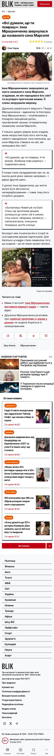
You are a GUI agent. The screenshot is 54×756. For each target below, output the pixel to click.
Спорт (8, 633)
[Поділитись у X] (21, 335)
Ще (46, 753)
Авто (7, 572)
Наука (8, 649)
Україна (9, 594)
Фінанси (9, 566)
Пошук (33, 753)
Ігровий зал (8, 687)
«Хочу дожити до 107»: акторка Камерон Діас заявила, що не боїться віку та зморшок (17, 527)
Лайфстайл (11, 627)
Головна (7, 754)
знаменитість (11, 406)
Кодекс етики (9, 708)
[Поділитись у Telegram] (33, 335)
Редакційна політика (12, 704)
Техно (8, 577)
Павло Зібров (11, 492)
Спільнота (45, 4)
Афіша (8, 616)
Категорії (20, 753)
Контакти (7, 717)
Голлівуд (9, 518)
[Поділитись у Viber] (46, 335)
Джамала (9, 432)
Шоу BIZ (6, 17)
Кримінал (10, 600)
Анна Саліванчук (12, 462)
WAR (7, 583)
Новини (9, 605)
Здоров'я (10, 638)
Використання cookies (13, 695)
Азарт (8, 655)
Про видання (8, 682)
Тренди (9, 611)
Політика (10, 561)
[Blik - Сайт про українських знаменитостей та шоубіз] (7, 668)
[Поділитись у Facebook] (8, 335)
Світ (7, 588)
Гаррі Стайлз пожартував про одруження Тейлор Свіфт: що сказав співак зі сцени (19, 415)
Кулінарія (10, 644)
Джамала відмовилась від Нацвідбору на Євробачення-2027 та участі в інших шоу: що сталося (19, 444)
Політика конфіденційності (16, 691)
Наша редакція (9, 713)
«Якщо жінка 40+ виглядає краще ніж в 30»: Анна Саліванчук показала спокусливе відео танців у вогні (19, 473)
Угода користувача (12, 700)
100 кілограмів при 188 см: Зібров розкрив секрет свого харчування (19, 501)
